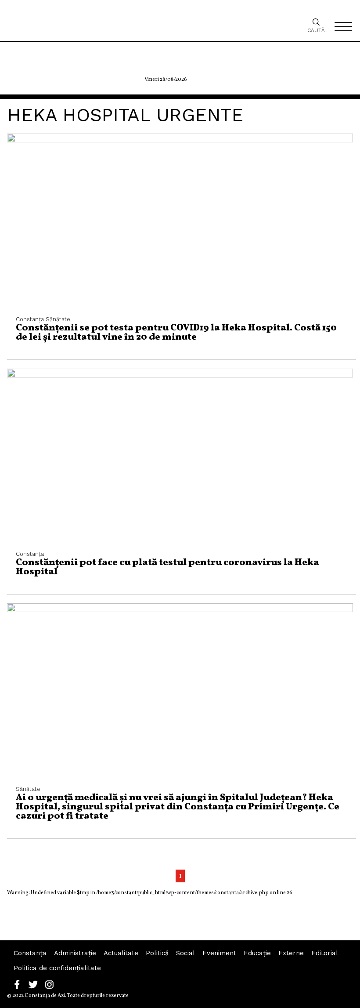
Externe (291, 953)
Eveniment (219, 953)
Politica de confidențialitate (57, 968)
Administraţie (75, 953)
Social (185, 953)
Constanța (30, 953)
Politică (157, 953)
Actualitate (121, 953)
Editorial (324, 953)
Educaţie (257, 953)
